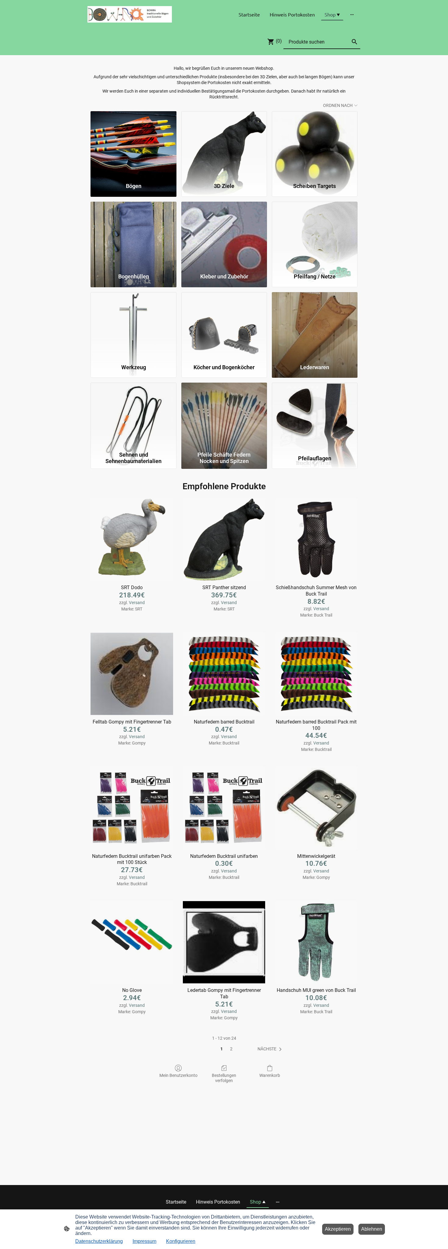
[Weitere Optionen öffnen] (352, 14)
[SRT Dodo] (132, 539)
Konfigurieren (180, 1241)
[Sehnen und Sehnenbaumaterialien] (133, 415)
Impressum (144, 1241)
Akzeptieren (338, 1229)
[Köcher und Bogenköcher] (224, 325)
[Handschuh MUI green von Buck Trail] (316, 942)
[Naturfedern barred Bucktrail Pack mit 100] (316, 674)
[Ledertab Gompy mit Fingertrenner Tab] (224, 942)
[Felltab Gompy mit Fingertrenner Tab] (132, 674)
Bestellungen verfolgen (224, 1078)
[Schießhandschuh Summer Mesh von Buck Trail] (316, 539)
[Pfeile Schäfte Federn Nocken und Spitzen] (224, 415)
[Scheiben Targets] (314, 144)
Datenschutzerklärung (99, 1241)
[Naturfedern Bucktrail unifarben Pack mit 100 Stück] (132, 808)
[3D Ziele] (224, 144)
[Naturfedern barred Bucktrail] (224, 674)
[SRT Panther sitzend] (224, 539)
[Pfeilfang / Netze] (314, 234)
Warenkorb (269, 1075)
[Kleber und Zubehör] (224, 234)
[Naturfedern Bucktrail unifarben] (224, 808)
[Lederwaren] (314, 325)
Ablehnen (371, 1229)
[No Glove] (132, 942)
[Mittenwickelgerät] (316, 808)
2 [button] (231, 1048)
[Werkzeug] (133, 325)
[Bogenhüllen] (133, 234)
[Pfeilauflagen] (314, 415)
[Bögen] (133, 144)
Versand (137, 602)
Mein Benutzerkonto (178, 1075)
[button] (271, 1049)
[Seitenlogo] (129, 14)
